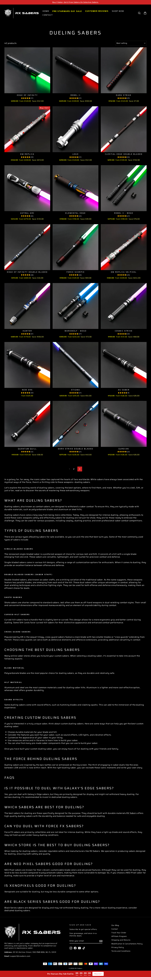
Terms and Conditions (120, 951)
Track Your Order (118, 932)
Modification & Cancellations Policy (127, 943)
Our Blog (115, 925)
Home (46, 11)
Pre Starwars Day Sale (67, 11)
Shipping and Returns (120, 940)
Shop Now (118, 11)
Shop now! (98, 974)
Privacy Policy (117, 947)
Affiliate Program (119, 936)
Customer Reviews (97, 11)
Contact (48, 15)
